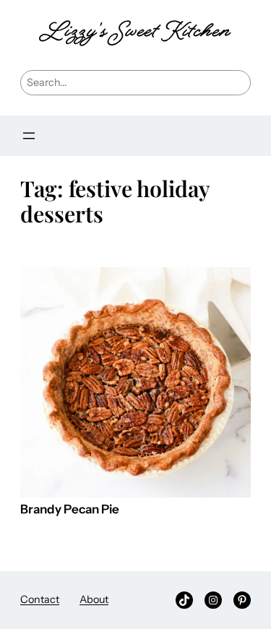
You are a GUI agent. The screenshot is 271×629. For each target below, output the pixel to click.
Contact (39, 599)
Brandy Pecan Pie (69, 509)
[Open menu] (29, 135)
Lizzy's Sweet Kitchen (135, 33)
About (93, 599)
